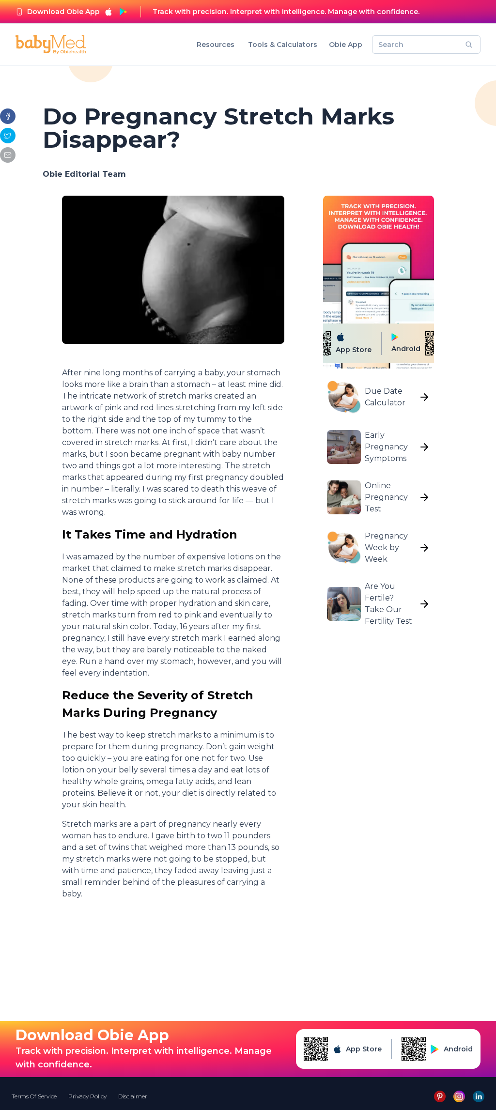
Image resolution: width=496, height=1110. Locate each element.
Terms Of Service (34, 1096)
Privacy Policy (87, 1096)
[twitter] (8, 135)
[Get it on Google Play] (123, 11)
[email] (8, 155)
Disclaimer (132, 1096)
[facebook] (8, 116)
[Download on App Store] (108, 11)
